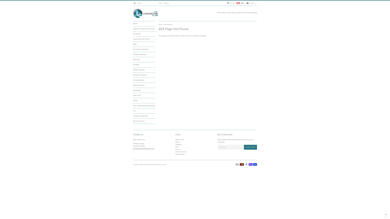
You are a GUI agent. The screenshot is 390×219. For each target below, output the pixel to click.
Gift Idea (136, 65)
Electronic (136, 59)
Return (177, 142)
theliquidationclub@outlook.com (143, 148)
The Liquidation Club (149, 164)
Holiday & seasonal (140, 75)
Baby (135, 44)
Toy (134, 111)
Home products (144, 80)
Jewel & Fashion (139, 85)
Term (177, 147)
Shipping (178, 144)
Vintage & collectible (140, 116)
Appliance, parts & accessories (144, 29)
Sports (135, 100)
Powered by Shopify (160, 164)
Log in (160, 3)
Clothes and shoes (144, 54)
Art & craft (136, 34)
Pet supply (137, 90)
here (190, 36)
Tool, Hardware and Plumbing (144, 106)
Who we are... (180, 140)
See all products (139, 121)
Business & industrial (140, 49)
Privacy (177, 149)
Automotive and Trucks (144, 39)
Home (135, 24)
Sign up (166, 3)
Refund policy (180, 154)
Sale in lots (137, 95)
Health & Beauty (144, 70)
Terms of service (180, 152)
